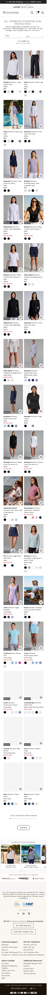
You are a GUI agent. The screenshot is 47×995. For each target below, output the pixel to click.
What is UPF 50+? (8, 970)
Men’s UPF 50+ (29, 947)
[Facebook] (18, 914)
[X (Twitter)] (29, 913)
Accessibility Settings (20, 988)
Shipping (5, 945)
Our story (5, 963)
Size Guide (6, 975)
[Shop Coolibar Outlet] (38, 878)
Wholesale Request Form (33, 963)
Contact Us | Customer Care (12, 955)
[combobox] (32, 12)
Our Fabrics (6, 973)
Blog (3, 978)
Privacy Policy (29, 968)
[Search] (32, 12)
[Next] (43, 858)
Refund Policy (29, 971)
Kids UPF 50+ (29, 950)
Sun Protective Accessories (34, 955)
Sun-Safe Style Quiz (23, 925)
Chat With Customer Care (23, 932)
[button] (11, 84)
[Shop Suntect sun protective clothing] (23, 878)
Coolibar (16, 7)
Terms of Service (30, 973)
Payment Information (10, 947)
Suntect (30, 7)
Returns (5, 950)
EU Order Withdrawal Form (12, 952)
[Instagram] (23, 913)
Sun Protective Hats (31, 952)
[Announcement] (23, 2)
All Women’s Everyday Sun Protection (22, 22)
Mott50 (23, 7)
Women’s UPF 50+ (30, 945)
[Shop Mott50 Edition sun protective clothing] (8, 878)
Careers (26, 966)
